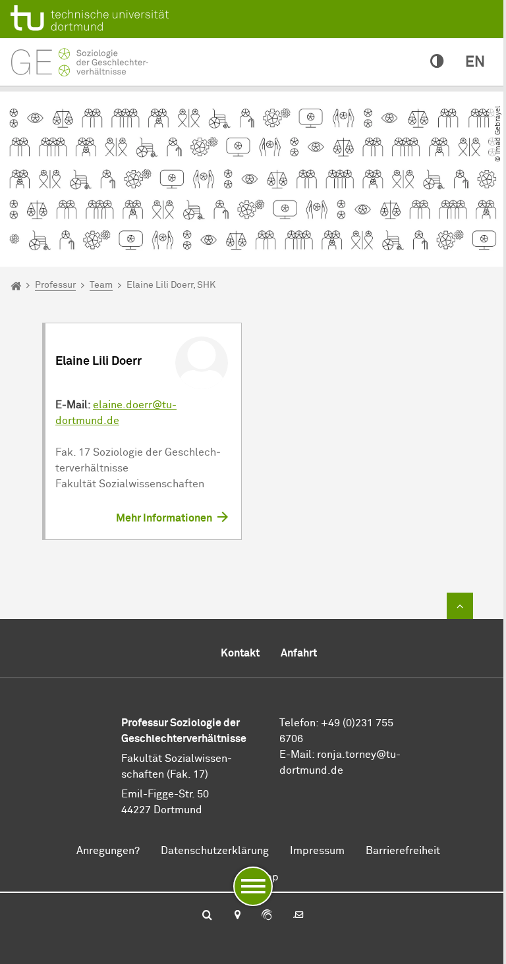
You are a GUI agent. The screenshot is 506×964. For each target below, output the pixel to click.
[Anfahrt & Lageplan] (237, 916)
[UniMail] (298, 916)
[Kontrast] (437, 62)
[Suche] (207, 916)
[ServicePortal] (267, 916)
